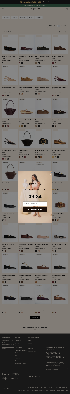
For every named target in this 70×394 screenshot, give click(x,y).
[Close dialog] (50, 173)
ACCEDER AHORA (35, 209)
